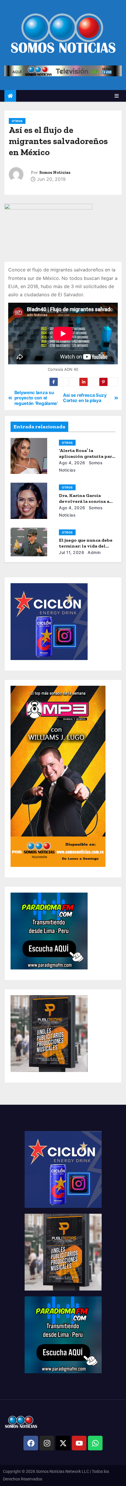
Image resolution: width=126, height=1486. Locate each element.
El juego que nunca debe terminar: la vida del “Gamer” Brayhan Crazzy (87, 546)
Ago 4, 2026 (72, 462)
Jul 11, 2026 (71, 552)
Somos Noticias (54, 172)
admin (93, 552)
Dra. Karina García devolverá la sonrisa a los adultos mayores (84, 501)
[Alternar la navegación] (117, 96)
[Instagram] (47, 1443)
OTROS (17, 121)
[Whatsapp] (95, 1443)
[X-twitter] (63, 1443)
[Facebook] (30, 1443)
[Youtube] (79, 1443)
